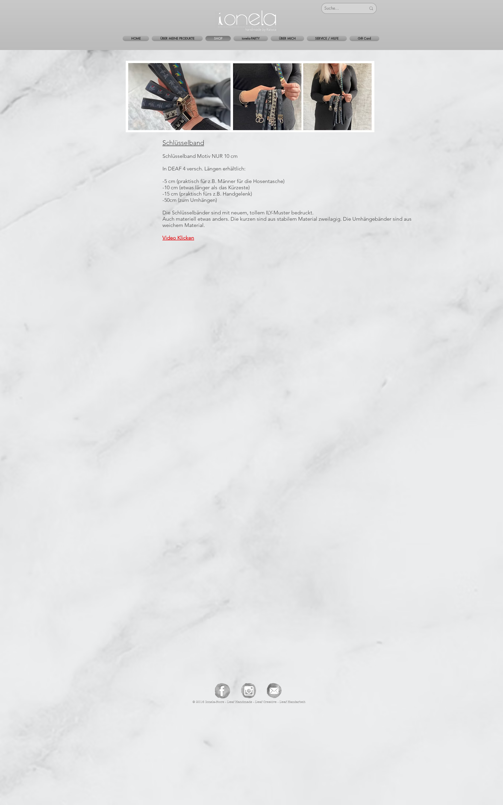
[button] (326, 38)
